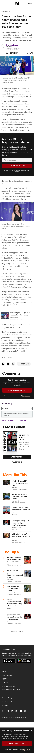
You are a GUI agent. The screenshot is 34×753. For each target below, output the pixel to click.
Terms (22, 170)
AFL (8, 564)
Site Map (5, 705)
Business (4, 11)
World (9, 608)
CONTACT (5, 682)
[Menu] (3, 3)
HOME (4, 672)
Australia (10, 579)
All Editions (17, 462)
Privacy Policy (7, 698)
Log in (29, 3)
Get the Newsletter (17, 166)
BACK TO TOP (16, 632)
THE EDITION (7, 675)
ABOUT (4, 679)
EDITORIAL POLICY (9, 686)
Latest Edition (17, 457)
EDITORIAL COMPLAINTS (11, 690)
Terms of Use (7, 701)
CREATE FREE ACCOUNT (17, 390)
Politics (14, 527)
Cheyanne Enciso (12, 45)
